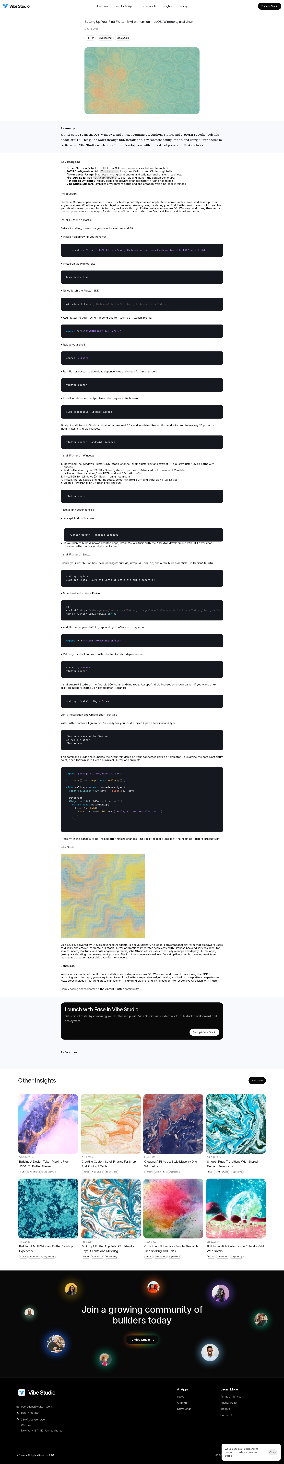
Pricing (183, 6)
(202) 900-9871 (30, 1413)
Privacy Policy (228, 1402)
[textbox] (142, 250)
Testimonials (148, 6)
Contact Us (227, 1415)
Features (102, 6)
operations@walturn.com (36, 1406)
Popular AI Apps (124, 6)
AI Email (182, 1402)
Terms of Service (230, 1396)
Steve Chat (184, 1408)
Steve (180, 1396)
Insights (167, 6)
